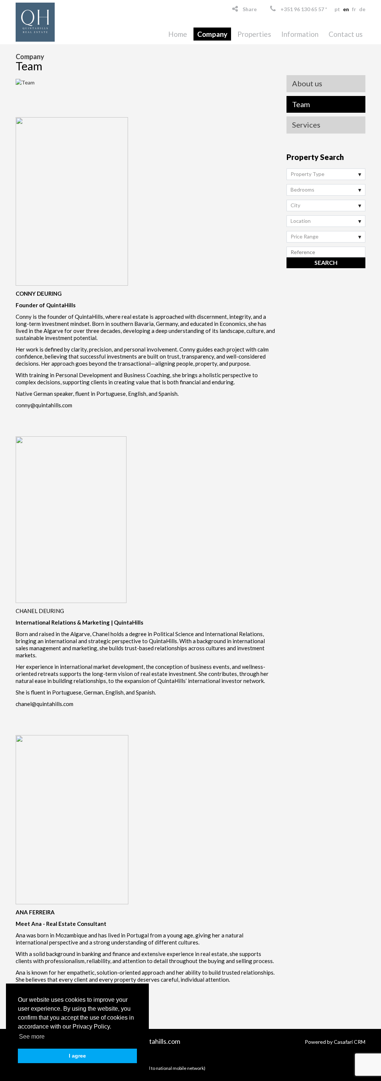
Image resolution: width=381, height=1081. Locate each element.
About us (307, 83)
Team (301, 104)
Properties (254, 34)
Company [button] (212, 34)
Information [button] (299, 34)
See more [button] (32, 1036)
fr (354, 9)
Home (177, 34)
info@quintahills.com (149, 1041)
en (346, 9)
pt (337, 9)
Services (306, 124)
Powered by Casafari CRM (335, 1042)
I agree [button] (77, 1056)
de (362, 9)
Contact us (346, 34)
